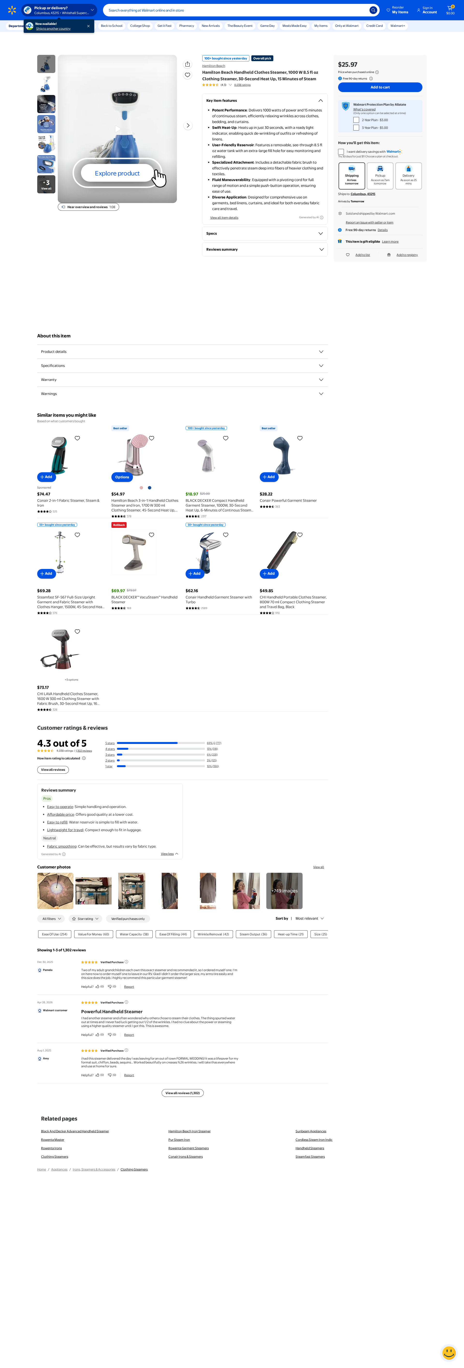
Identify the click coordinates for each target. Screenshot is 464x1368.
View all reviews (53, 769)
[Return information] (370, 78)
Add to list (362, 255)
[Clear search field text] (362, 10)
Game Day (267, 26)
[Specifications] (321, 366)
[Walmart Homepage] (12, 10)
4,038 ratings (242, 84)
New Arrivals (211, 26)
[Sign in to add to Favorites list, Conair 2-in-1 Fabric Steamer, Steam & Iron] (77, 438)
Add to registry (407, 255)
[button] (398, 10)
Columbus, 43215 (363, 194)
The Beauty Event (240, 26)
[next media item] (188, 125)
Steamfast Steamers (310, 1156)
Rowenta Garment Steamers (188, 1148)
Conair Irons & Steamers (185, 1156)
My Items (320, 26)
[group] (226, 85)
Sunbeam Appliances (311, 1131)
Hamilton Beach (213, 66)
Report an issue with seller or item (369, 222)
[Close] (89, 26)
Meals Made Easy (295, 26)
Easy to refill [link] (57, 822)
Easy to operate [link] (60, 806)
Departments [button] (19, 26)
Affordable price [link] (60, 814)
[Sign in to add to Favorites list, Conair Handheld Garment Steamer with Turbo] (226, 534)
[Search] (373, 10)
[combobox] (241, 10)
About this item (54, 336)
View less (167, 854)
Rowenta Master (52, 1140)
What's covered (364, 109)
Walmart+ (398, 26)
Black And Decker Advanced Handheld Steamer (75, 1131)
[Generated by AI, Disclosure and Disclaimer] (322, 217)
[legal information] (377, 72)
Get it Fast (165, 26)
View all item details (224, 217)
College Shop (140, 26)
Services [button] (48, 26)
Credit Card (374, 26)
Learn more (390, 241)
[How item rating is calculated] (84, 758)
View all (318, 867)
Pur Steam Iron (179, 1140)
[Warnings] (321, 394)
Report (129, 987)
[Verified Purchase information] (126, 962)
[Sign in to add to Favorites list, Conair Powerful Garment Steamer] (300, 438)
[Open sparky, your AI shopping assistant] (449, 1353)
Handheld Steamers (310, 1148)
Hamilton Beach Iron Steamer (189, 1131)
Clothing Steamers (54, 1156)
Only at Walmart (347, 26)
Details (383, 230)
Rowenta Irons (51, 1148)
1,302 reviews (84, 750)
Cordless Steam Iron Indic (314, 1140)
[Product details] (321, 352)
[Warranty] (321, 380)
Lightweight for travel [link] (65, 830)
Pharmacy (186, 26)
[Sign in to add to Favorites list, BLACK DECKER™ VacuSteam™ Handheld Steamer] (151, 534)
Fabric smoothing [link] (61, 846)
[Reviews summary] (230, 85)
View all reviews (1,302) (183, 1093)
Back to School (112, 26)
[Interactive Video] (46, 64)
